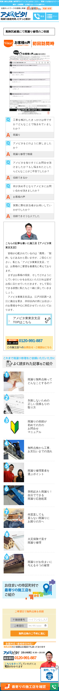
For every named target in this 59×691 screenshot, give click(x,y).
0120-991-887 (31, 340)
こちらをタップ (12, 663)
